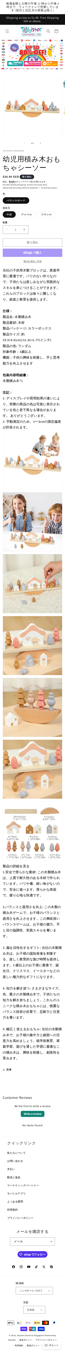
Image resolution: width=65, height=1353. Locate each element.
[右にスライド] (40, 143)
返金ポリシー (25, 1340)
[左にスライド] (25, 143)
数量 (5, 222)
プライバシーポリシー (20, 1218)
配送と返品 (13, 1177)
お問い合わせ (15, 1161)
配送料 (12, 182)
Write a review (32, 1114)
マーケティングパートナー (23, 1185)
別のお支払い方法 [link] (32, 261)
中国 (10, 215)
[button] (7, 31)
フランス (47, 215)
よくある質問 (15, 1201)
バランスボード (17, 201)
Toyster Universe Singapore (30, 1335)
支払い (11, 1169)
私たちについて (16, 1153)
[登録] (51, 1241)
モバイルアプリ (16, 1193)
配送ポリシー (33, 1345)
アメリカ (27, 215)
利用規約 (12, 1209)
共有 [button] (9, 1069)
